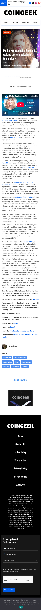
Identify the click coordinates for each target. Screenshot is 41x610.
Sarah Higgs (8, 62)
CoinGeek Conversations (24, 197)
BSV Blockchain (7, 358)
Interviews (6, 32)
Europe (17, 362)
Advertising (20, 452)
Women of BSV (27, 242)
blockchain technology (10, 120)
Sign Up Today (8, 590)
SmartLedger (15, 138)
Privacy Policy (20, 468)
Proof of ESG (6, 208)
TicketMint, (6, 163)
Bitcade (15, 22)
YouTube (35, 299)
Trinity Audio (20, 86)
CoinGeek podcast (7, 362)
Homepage (6, 76)
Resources (25, 22)
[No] (39, 604)
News (6, 22)
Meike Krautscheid (26, 362)
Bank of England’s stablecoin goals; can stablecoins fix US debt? (16, 3)
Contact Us (20, 444)
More (35, 22)
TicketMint (25, 366)
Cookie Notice (20, 476)
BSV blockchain (28, 167)
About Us (20, 484)
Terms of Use (20, 460)
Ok (21, 607)
